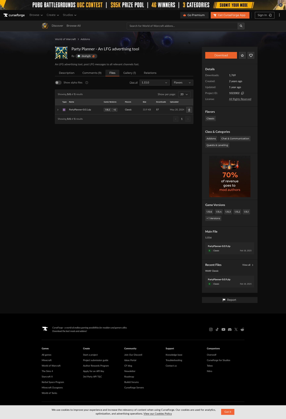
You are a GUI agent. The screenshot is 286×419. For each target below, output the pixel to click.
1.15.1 (246, 211)
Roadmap (129, 377)
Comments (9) (91, 72)
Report (231, 299)
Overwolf (211, 355)
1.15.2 (237, 211)
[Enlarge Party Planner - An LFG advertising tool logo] (61, 53)
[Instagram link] (211, 329)
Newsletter (129, 371)
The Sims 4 (47, 371)
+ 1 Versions (213, 218)
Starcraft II (47, 377)
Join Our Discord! (133, 355)
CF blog (128, 366)
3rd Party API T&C (92, 377)
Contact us (171, 366)
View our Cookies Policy (157, 413)
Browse (34, 15)
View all (246, 265)
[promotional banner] (143, 5)
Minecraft (47, 360)
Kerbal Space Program (53, 382)
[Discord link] (230, 329)
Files (112, 72)
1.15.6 (209, 211)
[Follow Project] (251, 55)
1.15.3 (228, 211)
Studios (68, 15)
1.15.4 (218, 211)
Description (66, 72)
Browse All (74, 25)
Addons (85, 39)
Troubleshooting (174, 360)
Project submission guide (95, 360)
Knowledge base (174, 355)
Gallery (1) (129, 72)
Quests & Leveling (217, 145)
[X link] (236, 329)
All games (46, 355)
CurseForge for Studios (218, 360)
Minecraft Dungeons (52, 388)
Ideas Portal (130, 360)
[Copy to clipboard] (242, 93)
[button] (124, 109)
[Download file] (189, 110)
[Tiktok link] (217, 329)
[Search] (241, 26)
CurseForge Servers (134, 388)
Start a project (90, 355)
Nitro (209, 371)
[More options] (279, 15)
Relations (150, 72)
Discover (57, 25)
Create (51, 15)
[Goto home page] (14, 15)
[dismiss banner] (281, 5)
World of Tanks (49, 393)
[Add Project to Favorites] (242, 55)
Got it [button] (227, 412)
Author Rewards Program (96, 366)
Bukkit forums (131, 382)
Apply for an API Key (93, 371)
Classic (211, 118)
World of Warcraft (65, 39)
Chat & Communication (235, 138)
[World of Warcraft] (45, 26)
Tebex (210, 366)
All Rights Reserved (240, 99)
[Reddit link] (242, 329)
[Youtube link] (223, 329)
